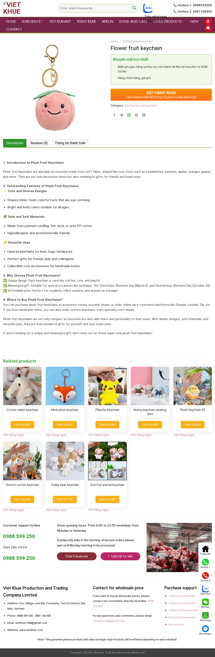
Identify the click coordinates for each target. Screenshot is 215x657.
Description (14, 143)
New (194, 21)
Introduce (31, 21)
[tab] (14, 143)
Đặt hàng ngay (13, 435)
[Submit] (134, 8)
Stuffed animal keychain (137, 41)
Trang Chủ (205, 554)
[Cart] (208, 28)
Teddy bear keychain (65, 485)
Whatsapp (205, 620)
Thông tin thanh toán (70, 143)
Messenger (205, 634)
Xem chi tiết (22, 424)
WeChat (205, 607)
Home (11, 21)
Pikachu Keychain (107, 410)
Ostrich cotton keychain (22, 485)
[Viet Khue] (24, 8)
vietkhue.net (137, 652)
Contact (14, 29)
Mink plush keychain (65, 410)
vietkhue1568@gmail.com (109, 621)
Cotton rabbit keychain (22, 410)
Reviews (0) (39, 143)
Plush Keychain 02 (192, 410)
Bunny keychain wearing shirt (150, 412)
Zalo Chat (205, 594)
